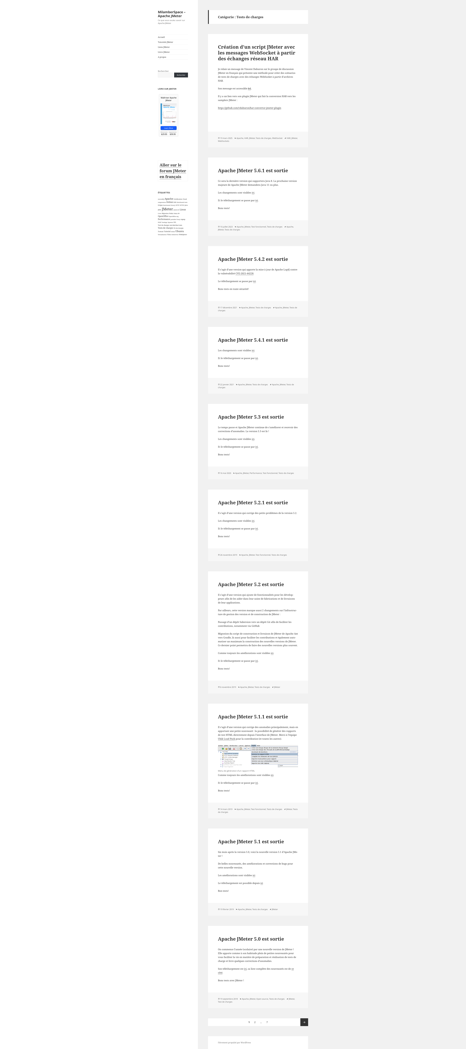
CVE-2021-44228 (245, 273)
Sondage (164, 222)
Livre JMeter (164, 52)
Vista (169, 234)
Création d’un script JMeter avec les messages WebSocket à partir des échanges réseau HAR (256, 53)
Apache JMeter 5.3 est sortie (251, 417)
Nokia (171, 213)
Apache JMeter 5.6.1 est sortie (253, 170)
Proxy (178, 219)
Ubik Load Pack (226, 738)
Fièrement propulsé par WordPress (234, 1042)
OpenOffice (163, 216)
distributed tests (182, 202)
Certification (178, 199)
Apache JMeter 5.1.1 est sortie (253, 716)
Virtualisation (162, 234)
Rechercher (163, 71)
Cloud (185, 199)
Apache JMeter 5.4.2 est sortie (253, 259)
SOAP (159, 222)
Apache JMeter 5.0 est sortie (251, 939)
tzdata (173, 231)
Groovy (173, 205)
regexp (183, 219)
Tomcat (160, 231)
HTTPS (182, 205)
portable (173, 219)
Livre (159, 213)
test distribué (174, 225)
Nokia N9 (176, 213)
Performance (164, 219)
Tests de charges (165, 228)
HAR (246, 138)
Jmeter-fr (176, 210)
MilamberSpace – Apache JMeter (172, 14)
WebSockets (223, 141)
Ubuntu (179, 231)
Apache (169, 198)
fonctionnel (166, 205)
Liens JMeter (164, 47)
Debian (169, 202)
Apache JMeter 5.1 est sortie (251, 841)
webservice (175, 234)
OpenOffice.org (174, 216)
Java (186, 205)
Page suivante (304, 1022)
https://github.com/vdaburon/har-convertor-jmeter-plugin (249, 107)
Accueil (161, 37)
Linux (183, 209)
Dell (175, 202)
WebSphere (183, 235)
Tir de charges (178, 228)
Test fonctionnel (258, 226)
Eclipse (160, 205)
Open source (262, 999)
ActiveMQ (161, 199)
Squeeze (170, 222)
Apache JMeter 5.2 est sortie (251, 584)
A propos (162, 57)
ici (249, 88)
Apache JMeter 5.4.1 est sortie (253, 340)
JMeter (167, 209)
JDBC (159, 210)
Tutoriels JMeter (165, 42)
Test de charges (163, 225)
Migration (165, 213)
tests (180, 225)
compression (162, 202)
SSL (175, 222)
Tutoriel (167, 231)
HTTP (177, 205)
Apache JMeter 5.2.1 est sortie (253, 502)
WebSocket (277, 138)
